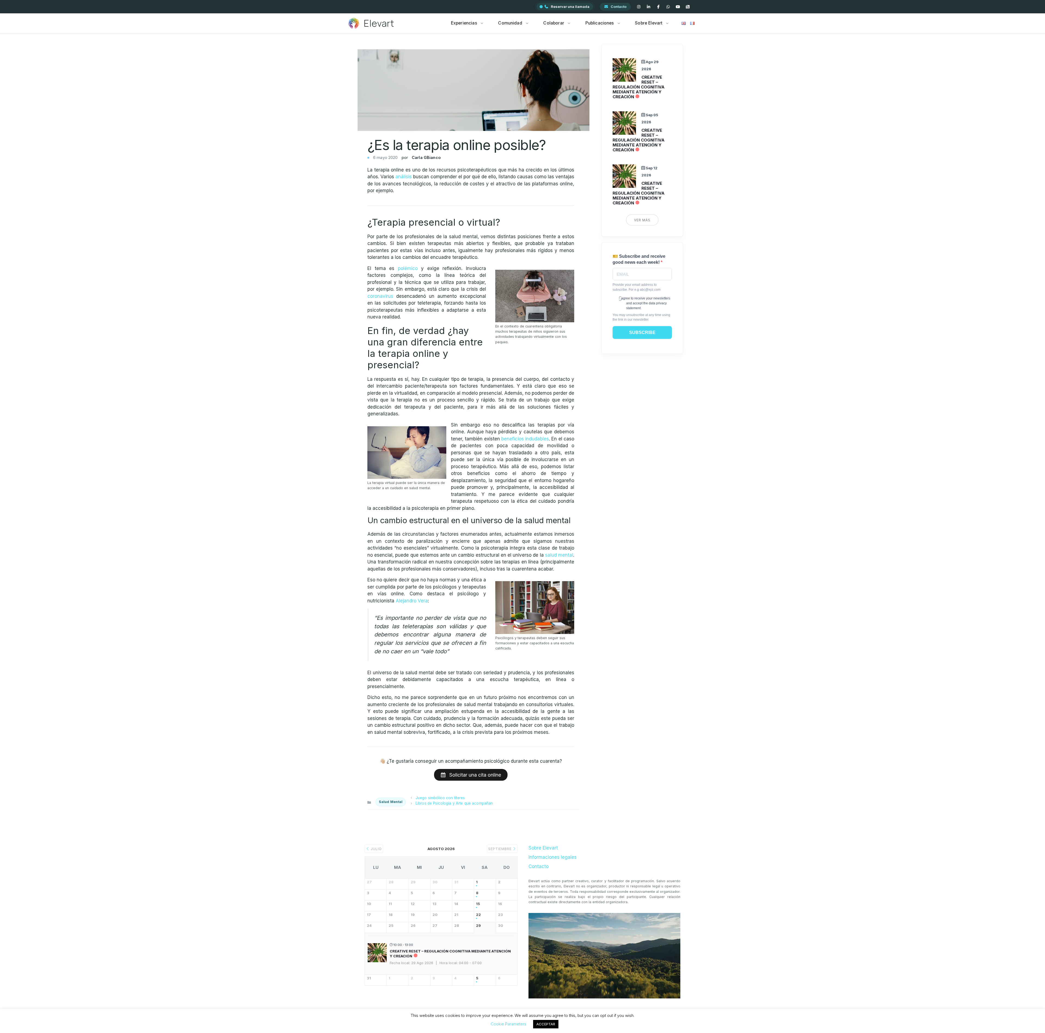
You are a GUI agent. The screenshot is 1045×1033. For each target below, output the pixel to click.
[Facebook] (658, 6)
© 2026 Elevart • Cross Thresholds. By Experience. (523, 1021)
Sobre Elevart (648, 23)
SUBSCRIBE (642, 332)
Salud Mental (391, 802)
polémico (408, 268)
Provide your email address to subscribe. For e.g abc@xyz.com (636, 287)
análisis (403, 176)
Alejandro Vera (412, 600)
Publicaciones (599, 23)
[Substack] (687, 6)
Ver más (642, 220)
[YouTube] (677, 6)
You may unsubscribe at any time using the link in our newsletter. (641, 317)
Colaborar (553, 23)
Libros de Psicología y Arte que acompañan (454, 803)
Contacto (618, 6)
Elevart (379, 23)
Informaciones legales (552, 857)
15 (478, 904)
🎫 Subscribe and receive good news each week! (639, 259)
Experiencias (464, 23)
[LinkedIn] (648, 6)
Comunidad (510, 23)
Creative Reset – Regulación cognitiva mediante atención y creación (639, 87)
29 (478, 926)
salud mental (559, 555)
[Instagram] (638, 6)
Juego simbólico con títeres (440, 798)
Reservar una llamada (570, 6)
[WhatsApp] (668, 6)
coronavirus (380, 296)
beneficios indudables (525, 439)
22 (478, 915)
